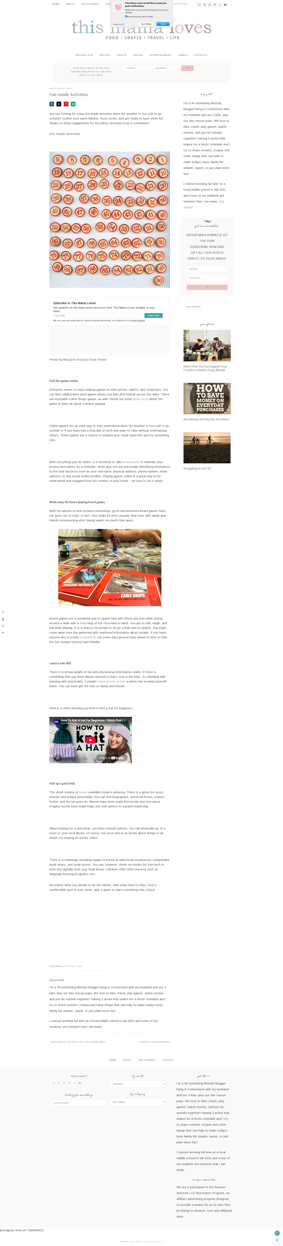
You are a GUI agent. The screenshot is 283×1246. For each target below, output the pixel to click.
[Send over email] (73, 104)
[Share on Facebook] (51, 104)
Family (69, 88)
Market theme (142, 1241)
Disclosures (147, 1060)
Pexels (102, 359)
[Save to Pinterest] (66, 104)
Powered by (117, 24)
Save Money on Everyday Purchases (206, 419)
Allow (163, 24)
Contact (168, 1060)
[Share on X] (58, 104)
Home (112, 1060)
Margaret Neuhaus (76, 359)
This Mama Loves (141, 29)
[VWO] (125, 24)
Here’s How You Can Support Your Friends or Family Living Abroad (205, 368)
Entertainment (58, 88)
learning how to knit (111, 681)
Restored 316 (158, 1241)
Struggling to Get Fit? (197, 468)
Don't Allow (146, 24)
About (127, 1060)
